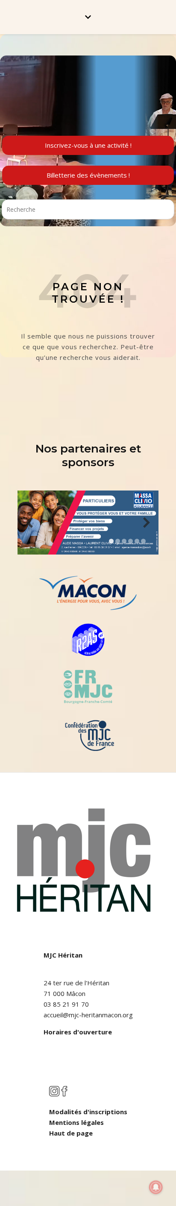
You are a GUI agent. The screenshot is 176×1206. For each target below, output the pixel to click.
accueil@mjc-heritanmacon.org (88, 1014)
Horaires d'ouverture (78, 1032)
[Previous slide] (29, 522)
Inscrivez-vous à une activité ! (88, 145)
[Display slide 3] (124, 541)
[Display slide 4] (130, 541)
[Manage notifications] (156, 1187)
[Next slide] (146, 522)
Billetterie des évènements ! (88, 175)
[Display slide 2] (117, 541)
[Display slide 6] (143, 541)
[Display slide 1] (111, 541)
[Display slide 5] (137, 541)
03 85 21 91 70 (66, 1004)
